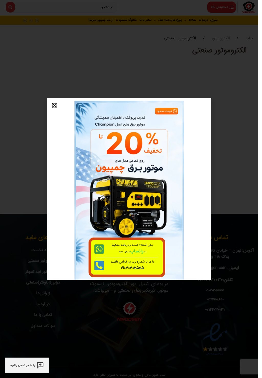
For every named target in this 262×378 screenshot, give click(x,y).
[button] (54, 105)
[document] (129, 189)
